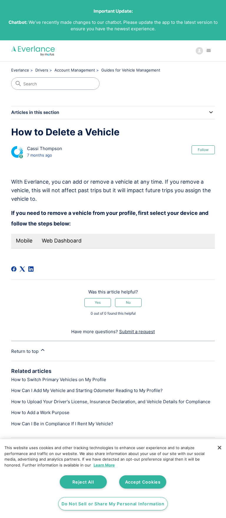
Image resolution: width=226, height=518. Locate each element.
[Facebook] (13, 269)
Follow (203, 149)
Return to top (25, 351)
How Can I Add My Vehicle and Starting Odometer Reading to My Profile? (87, 390)
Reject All (83, 481)
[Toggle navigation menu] (204, 50)
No (128, 302)
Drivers (41, 70)
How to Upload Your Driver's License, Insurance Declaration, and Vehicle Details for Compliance (110, 401)
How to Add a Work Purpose (40, 412)
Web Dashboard (62, 241)
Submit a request (137, 331)
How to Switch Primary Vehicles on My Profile (58, 379)
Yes (98, 302)
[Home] (33, 50)
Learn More (104, 465)
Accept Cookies (143, 481)
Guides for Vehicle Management (130, 70)
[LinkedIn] (31, 269)
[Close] (219, 447)
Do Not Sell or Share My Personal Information (113, 503)
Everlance (20, 70)
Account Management (74, 70)
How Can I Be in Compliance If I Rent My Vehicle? (62, 423)
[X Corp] (22, 269)
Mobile (24, 241)
